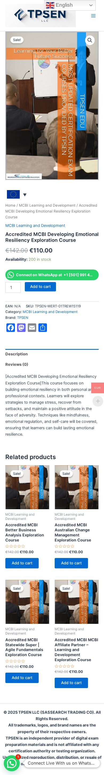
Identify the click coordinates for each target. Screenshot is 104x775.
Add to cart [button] (22, 563)
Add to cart (40, 286)
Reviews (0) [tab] (16, 364)
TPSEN (22, 317)
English (63, 5)
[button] (90, 40)
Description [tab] (16, 354)
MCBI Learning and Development (47, 205)
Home (10, 205)
